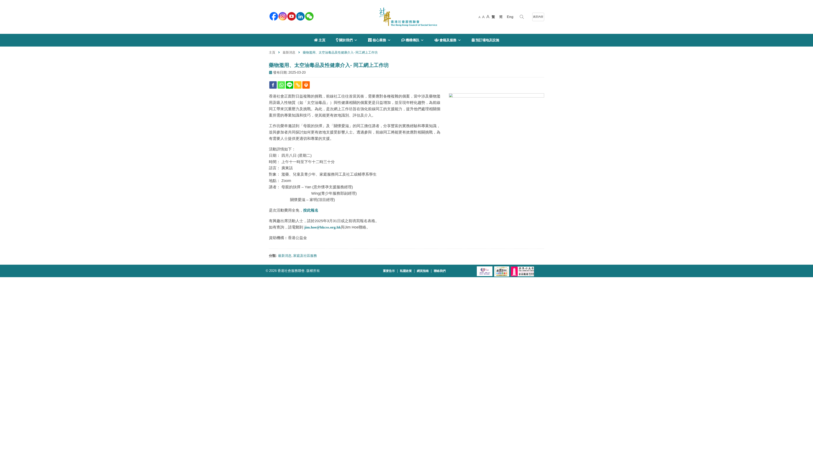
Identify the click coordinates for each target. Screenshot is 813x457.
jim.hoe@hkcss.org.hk (322, 227)
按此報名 (310, 210)
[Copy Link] (297, 85)
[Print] (306, 85)
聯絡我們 (440, 271)
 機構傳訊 (410, 40)
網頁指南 (423, 271)
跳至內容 (538, 16)
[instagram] (282, 16)
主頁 (272, 52)
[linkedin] (300, 16)
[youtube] (291, 16)
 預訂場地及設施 (485, 40)
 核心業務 (377, 40)
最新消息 (289, 52)
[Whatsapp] (281, 85)
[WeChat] (309, 16)
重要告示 (389, 271)
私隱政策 (406, 271)
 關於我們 (344, 40)
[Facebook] (273, 85)
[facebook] (273, 16)
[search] (522, 17)
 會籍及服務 (445, 40)
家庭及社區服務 (305, 255)
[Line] (289, 85)
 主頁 (319, 40)
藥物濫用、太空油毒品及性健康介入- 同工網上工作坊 (329, 65)
